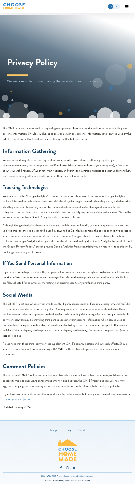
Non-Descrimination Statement (77, 480)
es (118, 7)
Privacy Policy (58, 480)
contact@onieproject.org (17, 399)
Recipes (54, 430)
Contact (48, 480)
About (81, 430)
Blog (68, 430)
